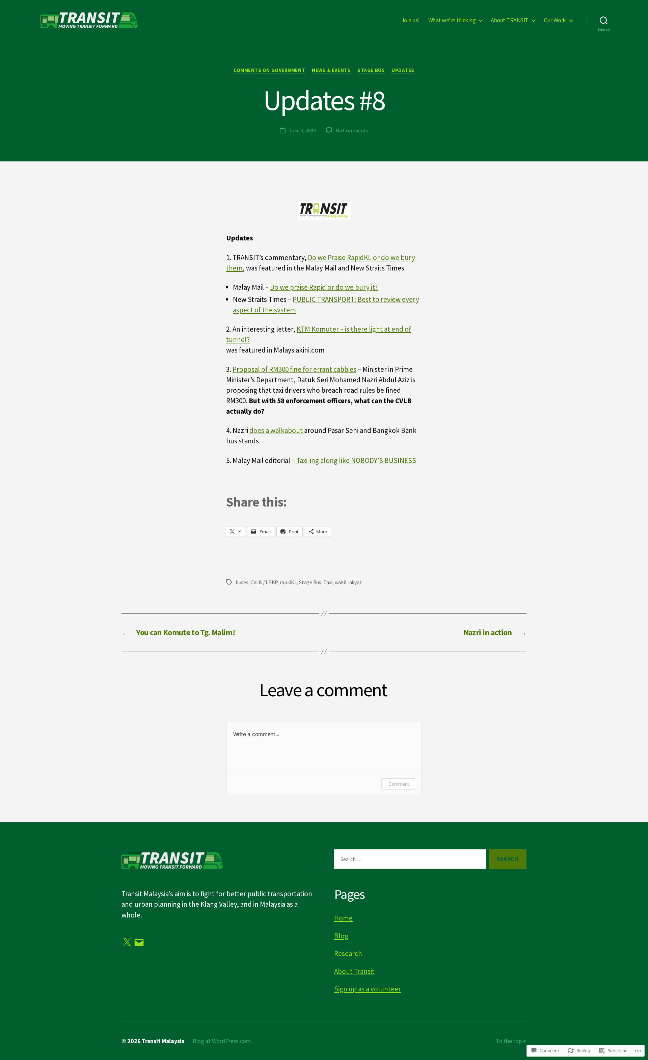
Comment (398, 784)
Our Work (555, 20)
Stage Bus (371, 70)
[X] (127, 942)
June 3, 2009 (302, 130)
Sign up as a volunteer (367, 988)
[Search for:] (408, 860)
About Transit (354, 971)
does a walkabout (276, 430)
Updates (403, 70)
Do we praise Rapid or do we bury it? (324, 287)
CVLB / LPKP (263, 582)
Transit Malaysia (163, 1041)
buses (242, 582)
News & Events (331, 70)
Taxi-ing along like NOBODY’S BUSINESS (356, 460)
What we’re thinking (452, 20)
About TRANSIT (510, 20)
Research (348, 953)
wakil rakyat (348, 582)
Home (343, 918)
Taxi (327, 582)
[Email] (139, 942)
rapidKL (288, 582)
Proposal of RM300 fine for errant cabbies (294, 369)
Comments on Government (269, 70)
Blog (341, 935)
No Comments (351, 130)
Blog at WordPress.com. (222, 1041)
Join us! (410, 20)
